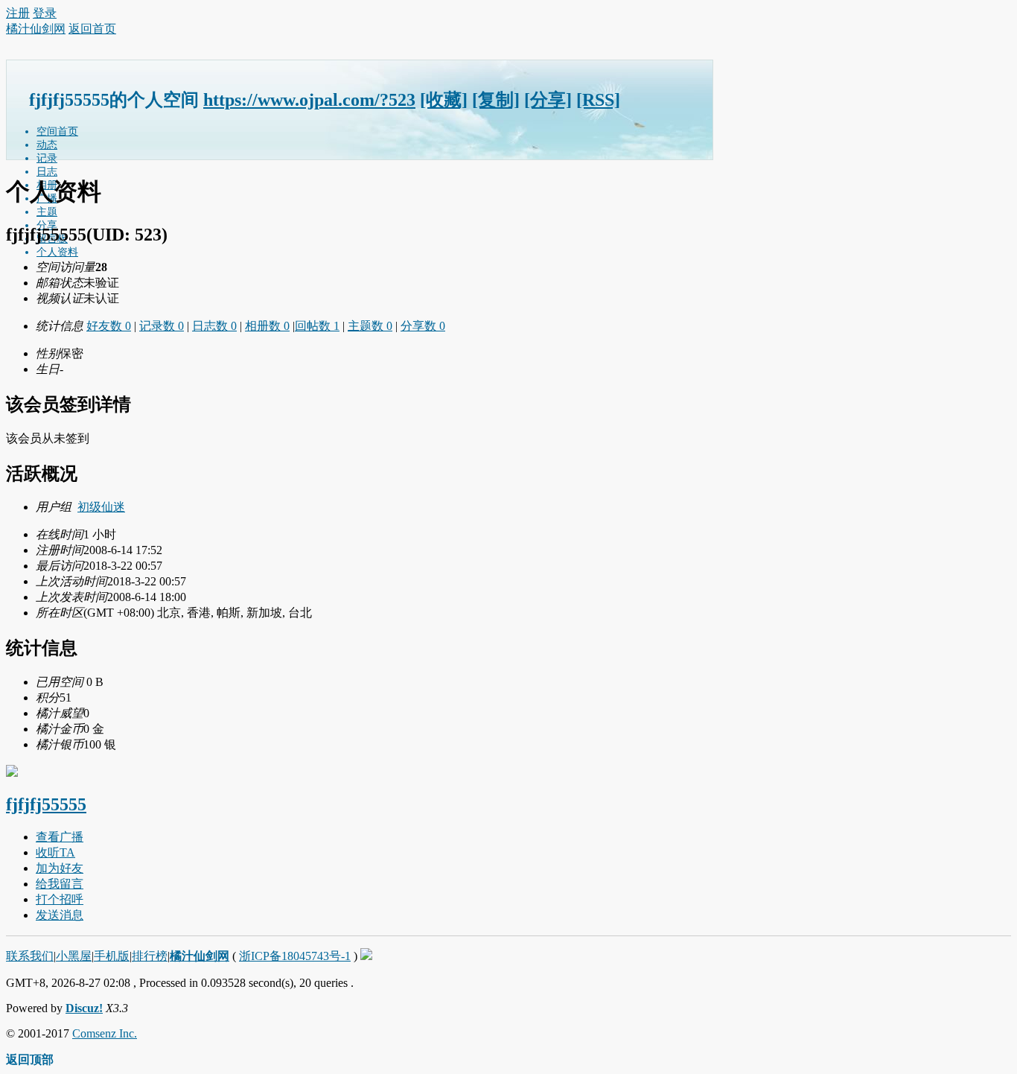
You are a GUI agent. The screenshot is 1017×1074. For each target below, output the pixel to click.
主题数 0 (370, 326)
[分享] (548, 99)
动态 (46, 144)
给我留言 (59, 883)
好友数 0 (108, 326)
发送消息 (59, 915)
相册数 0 (267, 326)
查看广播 (59, 836)
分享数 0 (423, 326)
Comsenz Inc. (104, 1033)
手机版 (112, 956)
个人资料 (57, 252)
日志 (46, 171)
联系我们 (30, 956)
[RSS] (598, 99)
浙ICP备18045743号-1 (295, 956)
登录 (45, 13)
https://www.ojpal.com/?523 (309, 99)
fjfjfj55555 (46, 804)
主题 (46, 211)
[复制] (496, 99)
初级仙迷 (101, 507)
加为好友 (59, 868)
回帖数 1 (317, 326)
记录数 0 (161, 326)
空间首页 (57, 131)
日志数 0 (214, 326)
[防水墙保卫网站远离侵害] (366, 956)
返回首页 (92, 28)
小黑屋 (74, 956)
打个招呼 (59, 899)
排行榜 (150, 956)
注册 (18, 13)
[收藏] (444, 99)
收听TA (55, 852)
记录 (46, 158)
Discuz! (84, 1008)
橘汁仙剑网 (36, 28)
